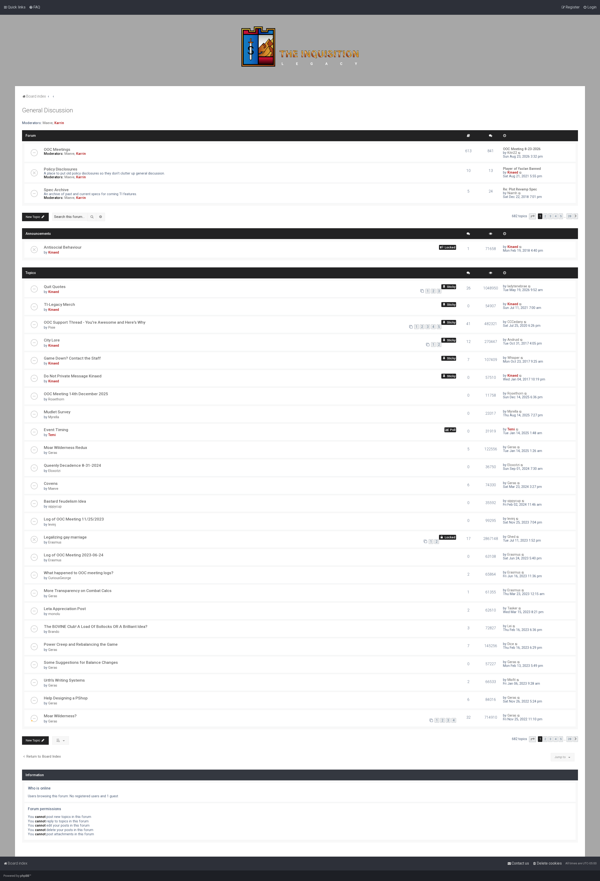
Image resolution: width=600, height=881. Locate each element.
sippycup (55, 506)
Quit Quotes (55, 286)
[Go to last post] (520, 247)
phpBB (24, 875)
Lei (509, 626)
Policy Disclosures (60, 169)
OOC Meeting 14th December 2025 (76, 393)
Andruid (513, 340)
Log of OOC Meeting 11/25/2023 (74, 519)
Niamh (512, 193)
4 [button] (555, 216)
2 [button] (545, 216)
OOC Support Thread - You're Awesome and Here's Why (94, 322)
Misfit (511, 680)
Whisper (513, 358)
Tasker (512, 608)
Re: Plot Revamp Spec (520, 189)
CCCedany (515, 322)
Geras (52, 453)
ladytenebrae (517, 286)
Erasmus (54, 542)
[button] (532, 216)
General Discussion (47, 110)
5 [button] (561, 216)
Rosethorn (56, 399)
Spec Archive (56, 189)
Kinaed (512, 172)
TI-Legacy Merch (59, 304)
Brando (53, 632)
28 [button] (569, 216)
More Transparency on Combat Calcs (78, 590)
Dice (510, 644)
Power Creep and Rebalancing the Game (81, 644)
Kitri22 (512, 153)
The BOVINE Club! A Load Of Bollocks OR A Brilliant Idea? (95, 626)
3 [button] (550, 216)
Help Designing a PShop (66, 698)
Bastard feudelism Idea (65, 501)
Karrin (59, 123)
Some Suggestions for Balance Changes (81, 662)
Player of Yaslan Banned (522, 169)
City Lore (52, 340)
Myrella (53, 417)
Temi (52, 435)
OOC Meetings (57, 149)
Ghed (511, 537)
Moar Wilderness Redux (65, 447)
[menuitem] (34, 7)
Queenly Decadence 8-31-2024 (72, 465)
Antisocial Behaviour (63, 247)
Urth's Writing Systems (64, 680)
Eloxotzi (54, 471)
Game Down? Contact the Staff (72, 358)
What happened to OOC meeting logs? (78, 572)
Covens (51, 483)
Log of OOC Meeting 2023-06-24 (73, 555)
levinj (52, 524)
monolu (54, 614)
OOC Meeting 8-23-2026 (521, 149)
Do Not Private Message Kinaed (72, 376)
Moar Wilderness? (60, 716)
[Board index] (300, 50)
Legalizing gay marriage (65, 537)
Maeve (48, 123)
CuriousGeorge (59, 578)
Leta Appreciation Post (65, 608)
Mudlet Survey (57, 412)
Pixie (51, 327)
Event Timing (56, 429)
